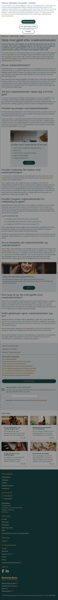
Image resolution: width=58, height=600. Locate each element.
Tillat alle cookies (28, 22)
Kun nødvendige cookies (28, 26)
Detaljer (28, 31)
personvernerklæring (7, 16)
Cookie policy (45, 12)
